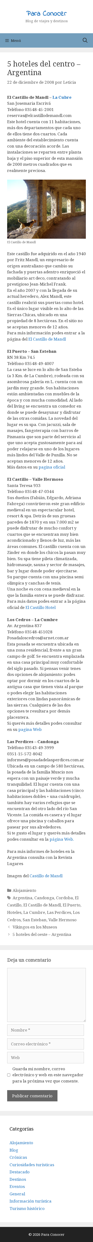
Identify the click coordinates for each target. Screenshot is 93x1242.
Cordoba (64, 897)
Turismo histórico (27, 1208)
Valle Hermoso (62, 919)
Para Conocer (46, 14)
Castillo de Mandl (46, 875)
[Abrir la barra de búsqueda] (85, 40)
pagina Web (29, 729)
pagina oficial (52, 467)
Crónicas (18, 1157)
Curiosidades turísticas (32, 1164)
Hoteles (14, 912)
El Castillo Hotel (41, 607)
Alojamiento (24, 890)
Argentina (22, 897)
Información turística (31, 1201)
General (17, 1194)
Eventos (17, 1186)
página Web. (62, 839)
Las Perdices (59, 912)
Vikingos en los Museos (35, 927)
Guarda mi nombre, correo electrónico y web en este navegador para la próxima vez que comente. (47, 1075)
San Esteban (34, 919)
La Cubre (62, 97)
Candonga (44, 897)
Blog (14, 1150)
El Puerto (71, 905)
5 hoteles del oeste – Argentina (42, 934)
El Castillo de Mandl (47, 339)
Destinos (18, 1179)
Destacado (20, 1172)
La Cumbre (34, 912)
